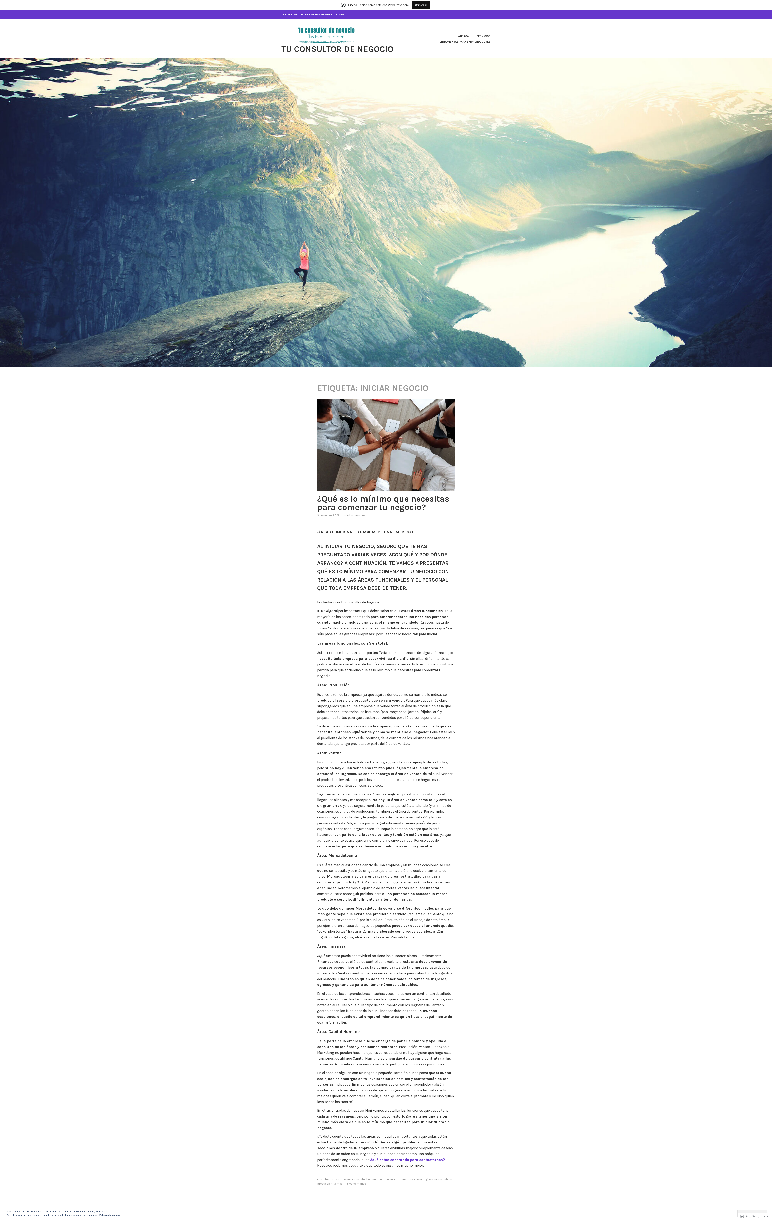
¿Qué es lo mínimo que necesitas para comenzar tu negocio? (383, 503)
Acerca (463, 36)
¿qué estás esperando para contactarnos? (407, 1159)
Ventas (338, 1183)
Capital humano (366, 1179)
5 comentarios (356, 1183)
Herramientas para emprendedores (464, 41)
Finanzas (407, 1179)
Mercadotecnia (444, 1179)
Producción (324, 1183)
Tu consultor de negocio (337, 49)
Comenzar (421, 4)
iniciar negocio (423, 1179)
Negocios (359, 515)
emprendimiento (389, 1179)
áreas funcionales (343, 1179)
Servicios (483, 36)
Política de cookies (109, 1215)
